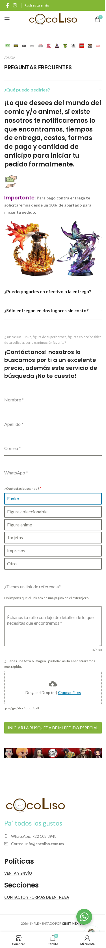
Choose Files (69, 692)
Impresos (16, 550)
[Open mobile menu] (7, 19)
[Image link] (35, 804)
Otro (12, 563)
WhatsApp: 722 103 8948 (34, 836)
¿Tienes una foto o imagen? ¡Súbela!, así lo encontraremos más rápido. (49, 664)
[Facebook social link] (7, 5)
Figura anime (19, 524)
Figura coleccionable (27, 511)
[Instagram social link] (15, 5)
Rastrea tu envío (37, 5)
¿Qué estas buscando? (22, 488)
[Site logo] (53, 18)
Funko (13, 498)
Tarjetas (15, 537)
